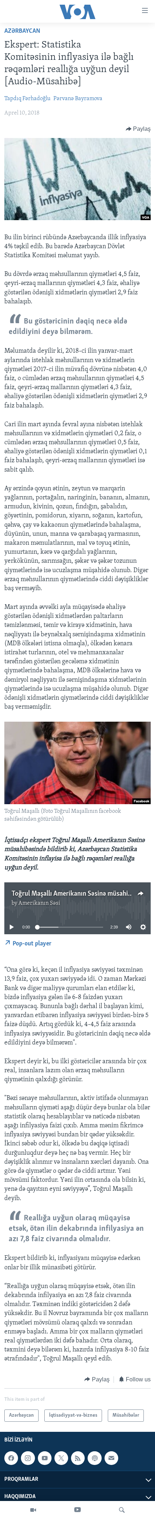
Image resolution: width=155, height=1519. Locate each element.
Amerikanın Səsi (39, 903)
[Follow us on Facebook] (11, 1458)
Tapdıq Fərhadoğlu (27, 99)
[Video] (33, 1510)
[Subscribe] (111, 1458)
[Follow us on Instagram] (28, 1458)
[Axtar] (122, 1510)
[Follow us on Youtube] (45, 1458)
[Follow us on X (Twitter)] (61, 1458)
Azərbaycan (22, 31)
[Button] (138, 129)
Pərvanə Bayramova (77, 99)
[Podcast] (94, 1458)
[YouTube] (77, 1510)
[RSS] (78, 1458)
